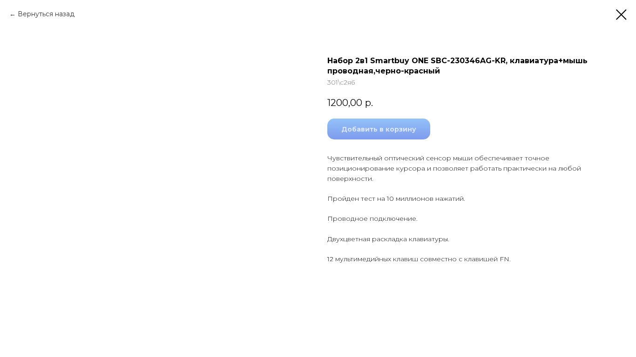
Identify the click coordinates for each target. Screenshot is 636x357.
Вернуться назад (46, 14)
